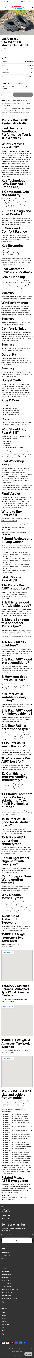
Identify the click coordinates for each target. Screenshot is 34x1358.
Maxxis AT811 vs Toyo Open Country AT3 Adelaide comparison (13, 1198)
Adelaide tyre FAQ (6, 1292)
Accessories (5, 1268)
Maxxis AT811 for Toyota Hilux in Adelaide (15, 1116)
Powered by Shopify (26, 1348)
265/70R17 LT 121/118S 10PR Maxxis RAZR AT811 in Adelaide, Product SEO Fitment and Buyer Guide (16, 566)
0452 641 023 (5, 1215)
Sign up (17, 1240)
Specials (3, 1327)
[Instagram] (18, 1355)
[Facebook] (15, 1355)
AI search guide (6, 1295)
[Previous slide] (2, 2)
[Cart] (32, 8)
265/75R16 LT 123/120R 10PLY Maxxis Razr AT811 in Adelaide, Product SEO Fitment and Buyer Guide (16, 560)
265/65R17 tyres (6, 1274)
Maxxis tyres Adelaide (25, 524)
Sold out (22, 95)
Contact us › (5, 1218)
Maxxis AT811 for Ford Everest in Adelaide (15, 1142)
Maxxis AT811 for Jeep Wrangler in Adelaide (16, 1160)
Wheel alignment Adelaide (9, 1298)
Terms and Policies (17, 1351)
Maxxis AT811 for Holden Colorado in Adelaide (17, 1146)
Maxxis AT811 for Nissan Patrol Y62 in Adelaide (17, 1156)
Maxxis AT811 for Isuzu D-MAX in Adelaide (16, 1118)
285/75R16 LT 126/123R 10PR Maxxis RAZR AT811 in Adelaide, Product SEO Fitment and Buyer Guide (16, 554)
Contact (3, 1337)
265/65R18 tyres (6, 1280)
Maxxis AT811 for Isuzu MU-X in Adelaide (15, 1154)
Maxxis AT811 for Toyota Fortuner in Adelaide (16, 1144)
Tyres (3, 1312)
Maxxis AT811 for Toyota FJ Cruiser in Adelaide (17, 1158)
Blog (2, 1302)
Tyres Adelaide (5, 1255)
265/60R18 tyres (6, 1277)
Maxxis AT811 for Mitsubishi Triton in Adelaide (17, 1136)
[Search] (6, 8)
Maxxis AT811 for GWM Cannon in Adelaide (16, 1152)
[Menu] (2, 8)
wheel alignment (26, 1171)
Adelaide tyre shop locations (9, 1289)
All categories (5, 1252)
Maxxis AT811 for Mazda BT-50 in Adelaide (16, 1120)
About (3, 1331)
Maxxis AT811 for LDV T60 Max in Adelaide (16, 1162)
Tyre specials (5, 1271)
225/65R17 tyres (6, 1286)
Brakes (3, 1262)
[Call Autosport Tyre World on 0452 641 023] (24, 8)
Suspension (4, 1265)
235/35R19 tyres (6, 1283)
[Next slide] (32, 2)
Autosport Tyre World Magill (13, 1348)
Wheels (3, 1259)
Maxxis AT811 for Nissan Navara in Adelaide (16, 1134)
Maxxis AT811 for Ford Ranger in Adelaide (15, 1114)
